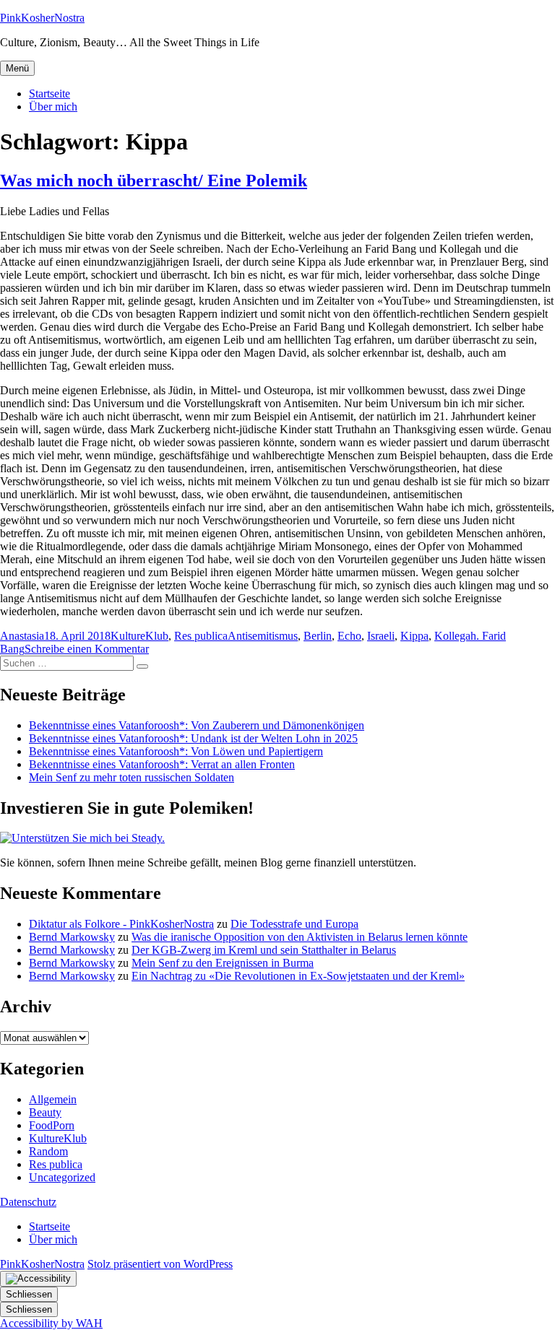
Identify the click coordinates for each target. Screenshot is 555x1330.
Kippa (414, 636)
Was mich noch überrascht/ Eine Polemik (153, 180)
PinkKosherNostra (42, 18)
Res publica (201, 636)
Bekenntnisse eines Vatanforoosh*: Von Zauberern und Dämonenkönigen (196, 725)
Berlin (318, 636)
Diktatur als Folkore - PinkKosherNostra (121, 924)
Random (48, 1151)
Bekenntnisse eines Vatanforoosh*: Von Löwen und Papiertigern (176, 751)
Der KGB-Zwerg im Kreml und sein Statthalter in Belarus (264, 950)
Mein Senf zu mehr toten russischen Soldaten (131, 777)
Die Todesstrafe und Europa (294, 924)
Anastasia (22, 636)
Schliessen (29, 1294)
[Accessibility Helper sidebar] (38, 1279)
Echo (349, 636)
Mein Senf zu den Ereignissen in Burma (223, 963)
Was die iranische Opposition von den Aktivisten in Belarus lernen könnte (300, 937)
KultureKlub (139, 636)
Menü (17, 68)
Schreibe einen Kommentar (87, 649)
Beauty (45, 1112)
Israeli (381, 636)
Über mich (53, 106)
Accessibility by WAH (51, 1323)
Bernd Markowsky (72, 937)
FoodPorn (51, 1125)
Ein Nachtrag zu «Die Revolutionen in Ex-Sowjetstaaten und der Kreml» (298, 976)
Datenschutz (28, 1202)
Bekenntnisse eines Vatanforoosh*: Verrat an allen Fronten (162, 764)
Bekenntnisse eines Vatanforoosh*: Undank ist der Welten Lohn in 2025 (193, 738)
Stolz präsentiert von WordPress (160, 1264)
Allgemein (53, 1099)
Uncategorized (62, 1177)
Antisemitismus (263, 636)
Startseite (49, 93)
